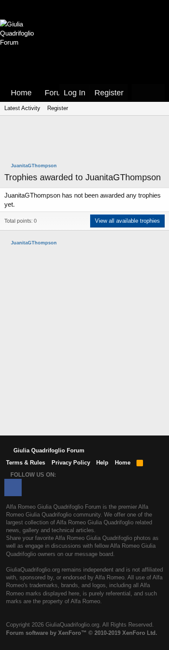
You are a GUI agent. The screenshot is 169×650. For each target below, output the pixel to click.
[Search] (156, 93)
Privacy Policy (71, 462)
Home (21, 92)
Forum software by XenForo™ (81, 633)
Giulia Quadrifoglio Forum (48, 450)
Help (102, 462)
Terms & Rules (25, 462)
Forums (58, 92)
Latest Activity (22, 108)
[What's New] (140, 93)
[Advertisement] (86, 140)
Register (57, 108)
